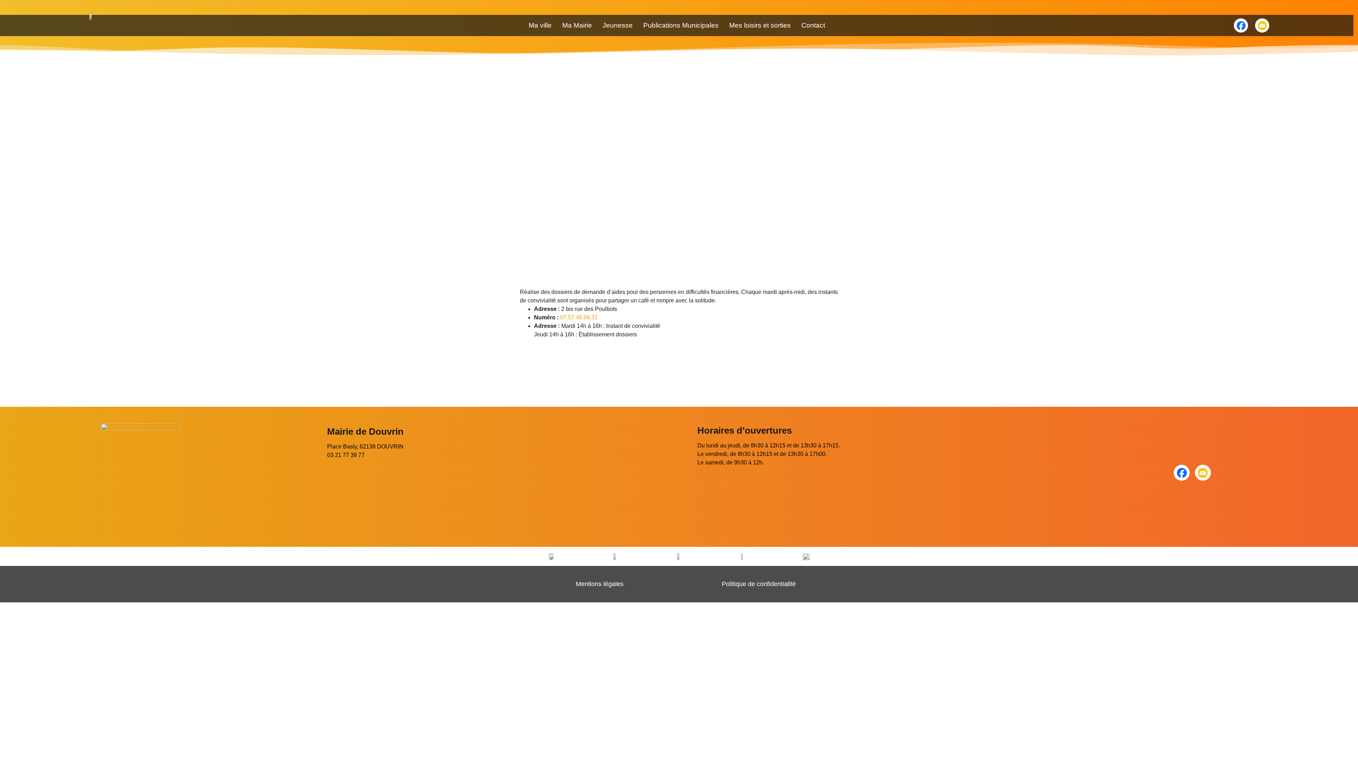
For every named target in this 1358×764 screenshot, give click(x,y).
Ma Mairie (577, 25)
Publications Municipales (681, 25)
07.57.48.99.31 (579, 317)
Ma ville (540, 25)
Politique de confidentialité (759, 584)
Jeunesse (618, 25)
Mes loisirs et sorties (760, 25)
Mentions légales (599, 584)
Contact (813, 25)
